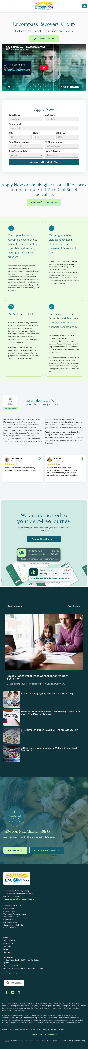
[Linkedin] (12, 992)
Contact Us (8, 952)
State (35, 133)
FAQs (5, 949)
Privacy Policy (52, 1034)
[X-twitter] (19, 992)
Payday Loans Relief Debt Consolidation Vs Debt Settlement (38, 677)
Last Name (50, 115)
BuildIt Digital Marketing (74, 1041)
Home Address (52, 151)
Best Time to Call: (18, 151)
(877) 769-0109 (10, 974)
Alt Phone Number (54, 142)
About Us (7, 946)
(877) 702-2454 (10, 965)
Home (5, 937)
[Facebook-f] (6, 992)
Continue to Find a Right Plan (44, 162)
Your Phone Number (19, 142)
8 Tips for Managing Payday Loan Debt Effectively (47, 693)
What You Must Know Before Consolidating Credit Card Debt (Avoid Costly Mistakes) (50, 712)
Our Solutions (9, 940)
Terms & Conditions (39, 1034)
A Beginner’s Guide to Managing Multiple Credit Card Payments (49, 749)
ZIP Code (60, 133)
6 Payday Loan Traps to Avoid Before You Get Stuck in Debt (49, 731)
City (11, 133)
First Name (14, 115)
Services (6, 943)
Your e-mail (15, 124)
